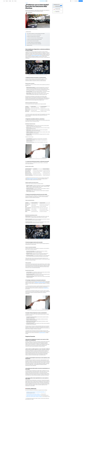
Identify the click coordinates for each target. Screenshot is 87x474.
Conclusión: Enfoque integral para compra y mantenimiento (34, 43)
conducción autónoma (42, 332)
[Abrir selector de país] (70, 1)
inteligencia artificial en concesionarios (32, 178)
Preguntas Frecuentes (29, 45)
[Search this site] (73, 1)
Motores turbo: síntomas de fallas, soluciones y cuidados (34, 396)
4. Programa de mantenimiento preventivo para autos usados (34, 39)
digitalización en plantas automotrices (40, 282)
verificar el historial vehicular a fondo (36, 55)
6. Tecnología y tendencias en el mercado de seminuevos (34, 42)
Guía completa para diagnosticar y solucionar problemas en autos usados (36, 33)
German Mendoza (30, 12)
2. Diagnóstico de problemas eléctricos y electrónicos (33, 36)
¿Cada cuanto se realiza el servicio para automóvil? (33, 395)
